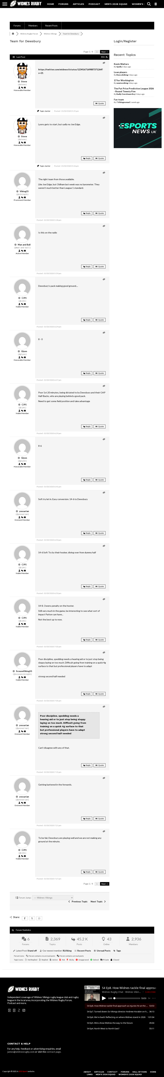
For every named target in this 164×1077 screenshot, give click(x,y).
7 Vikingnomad (123, 102)
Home (50, 4)
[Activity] (22, 87)
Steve (24, 81)
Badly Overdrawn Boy (125, 94)
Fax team (119, 99)
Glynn (24, 351)
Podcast (94, 4)
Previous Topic (79, 901)
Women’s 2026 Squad (130, 1074)
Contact (112, 1072)
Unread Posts (104, 950)
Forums (63, 4)
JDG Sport (23, 1071)
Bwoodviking (122, 75)
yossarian (24, 511)
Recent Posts (51, 25)
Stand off (32, 950)
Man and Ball (24, 244)
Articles (78, 4)
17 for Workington (124, 80)
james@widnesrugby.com (20, 1051)
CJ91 (24, 298)
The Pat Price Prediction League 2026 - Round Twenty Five (134, 90)
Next (103, 52)
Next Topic (97, 901)
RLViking (67, 950)
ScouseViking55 (24, 671)
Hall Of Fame (139, 1072)
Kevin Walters (121, 64)
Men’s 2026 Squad (116, 4)
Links (90, 1074)
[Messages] (25, 87)
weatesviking (122, 83)
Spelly (119, 66)
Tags (118, 950)
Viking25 (24, 191)
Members (33, 25)
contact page (53, 1051)
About (87, 1072)
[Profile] (19, 87)
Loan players (120, 72)
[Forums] (13, 34)
